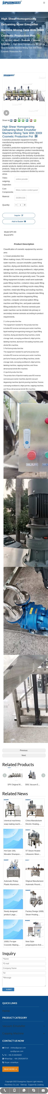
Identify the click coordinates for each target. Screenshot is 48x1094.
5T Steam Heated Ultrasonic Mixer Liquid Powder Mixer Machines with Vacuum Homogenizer (35, 853)
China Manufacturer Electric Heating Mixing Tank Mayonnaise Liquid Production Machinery (35, 823)
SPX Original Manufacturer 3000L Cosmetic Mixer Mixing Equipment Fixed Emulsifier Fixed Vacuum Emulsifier (15, 785)
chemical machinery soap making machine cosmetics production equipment (13, 823)
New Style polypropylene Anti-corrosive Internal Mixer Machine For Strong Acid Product (34, 943)
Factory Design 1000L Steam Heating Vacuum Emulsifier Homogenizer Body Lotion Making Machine (35, 913)
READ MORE (9, 1069)
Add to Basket (17, 222)
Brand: (7, 235)
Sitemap (23, 1085)
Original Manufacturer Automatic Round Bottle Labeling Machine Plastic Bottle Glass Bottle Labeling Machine (35, 883)
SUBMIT (9, 989)
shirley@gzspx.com (18, 1048)
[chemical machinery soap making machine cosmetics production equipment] (13, 808)
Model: (7, 232)
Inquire (17, 215)
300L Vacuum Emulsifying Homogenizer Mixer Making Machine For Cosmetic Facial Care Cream (32, 785)
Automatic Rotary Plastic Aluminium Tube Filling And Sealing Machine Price (11, 883)
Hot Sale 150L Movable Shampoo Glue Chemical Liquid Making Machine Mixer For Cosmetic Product (13, 853)
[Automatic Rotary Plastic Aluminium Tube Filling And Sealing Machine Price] (13, 869)
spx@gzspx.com (16, 1051)
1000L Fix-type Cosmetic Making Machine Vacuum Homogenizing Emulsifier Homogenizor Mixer (12, 943)
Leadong (40, 1085)
